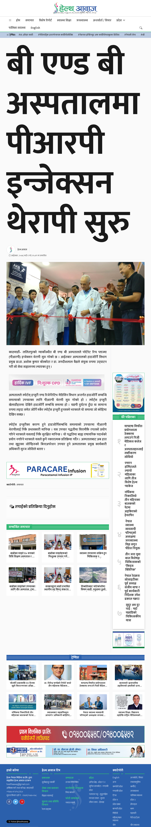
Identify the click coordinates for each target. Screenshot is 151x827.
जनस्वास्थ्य (82, 20)
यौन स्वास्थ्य (134, 825)
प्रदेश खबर (116, 804)
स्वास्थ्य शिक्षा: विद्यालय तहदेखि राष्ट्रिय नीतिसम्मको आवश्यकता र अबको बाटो (128, 715)
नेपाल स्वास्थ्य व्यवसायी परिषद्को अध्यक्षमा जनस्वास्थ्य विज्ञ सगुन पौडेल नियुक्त (132, 534)
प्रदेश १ (115, 800)
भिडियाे (115, 813)
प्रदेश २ (133, 800)
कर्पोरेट (133, 787)
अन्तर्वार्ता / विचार (102, 20)
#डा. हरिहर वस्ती (26, 35)
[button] (10, 20)
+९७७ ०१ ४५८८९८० (14, 792)
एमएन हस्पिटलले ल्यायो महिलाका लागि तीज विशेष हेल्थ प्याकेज (131, 474)
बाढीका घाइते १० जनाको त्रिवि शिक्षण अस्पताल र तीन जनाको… (22, 556)
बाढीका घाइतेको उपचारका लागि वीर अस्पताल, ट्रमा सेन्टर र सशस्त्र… (22, 589)
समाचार (29, 20)
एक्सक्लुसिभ (135, 782)
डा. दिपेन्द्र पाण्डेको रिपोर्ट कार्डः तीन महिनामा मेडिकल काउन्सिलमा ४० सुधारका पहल (57, 686)
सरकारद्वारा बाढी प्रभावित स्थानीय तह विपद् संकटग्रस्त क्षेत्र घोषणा (57, 589)
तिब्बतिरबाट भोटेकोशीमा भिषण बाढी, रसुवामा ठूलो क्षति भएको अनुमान (93, 589)
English (35, 27)
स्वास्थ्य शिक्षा (64, 20)
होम (18, 20)
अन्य (114, 782)
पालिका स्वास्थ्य (17, 27)
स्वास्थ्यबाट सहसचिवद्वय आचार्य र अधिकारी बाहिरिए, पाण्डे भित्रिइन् (57, 715)
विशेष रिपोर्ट (45, 20)
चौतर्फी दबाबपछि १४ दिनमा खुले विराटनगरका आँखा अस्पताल (22, 686)
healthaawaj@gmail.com (17, 784)
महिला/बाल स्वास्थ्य (117, 819)
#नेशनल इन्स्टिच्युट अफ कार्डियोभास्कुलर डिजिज (98, 35)
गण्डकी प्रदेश (118, 791)
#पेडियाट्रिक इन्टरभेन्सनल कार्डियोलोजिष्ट (55, 35)
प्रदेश (119, 20)
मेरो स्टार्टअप (134, 818)
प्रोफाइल (133, 804)
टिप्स (114, 795)
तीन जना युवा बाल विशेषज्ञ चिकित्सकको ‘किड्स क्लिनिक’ (133, 562)
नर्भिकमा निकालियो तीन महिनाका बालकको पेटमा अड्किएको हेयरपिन (132, 503)
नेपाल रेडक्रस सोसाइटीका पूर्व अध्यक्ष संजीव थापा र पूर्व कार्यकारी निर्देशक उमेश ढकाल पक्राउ (132, 587)
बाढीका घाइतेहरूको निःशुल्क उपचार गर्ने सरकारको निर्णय (57, 556)
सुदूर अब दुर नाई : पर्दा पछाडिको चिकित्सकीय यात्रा (133, 612)
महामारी (133, 813)
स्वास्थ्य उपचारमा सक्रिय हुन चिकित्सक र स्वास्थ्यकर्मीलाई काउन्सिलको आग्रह (93, 558)
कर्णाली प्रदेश (118, 787)
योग (114, 825)
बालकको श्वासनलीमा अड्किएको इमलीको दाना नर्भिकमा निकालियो (128, 686)
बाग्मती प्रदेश (117, 809)
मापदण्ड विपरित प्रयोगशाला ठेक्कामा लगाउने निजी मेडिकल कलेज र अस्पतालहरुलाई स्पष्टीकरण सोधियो (133, 441)
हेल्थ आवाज (22, 249)
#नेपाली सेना (130, 35)
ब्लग (132, 809)
